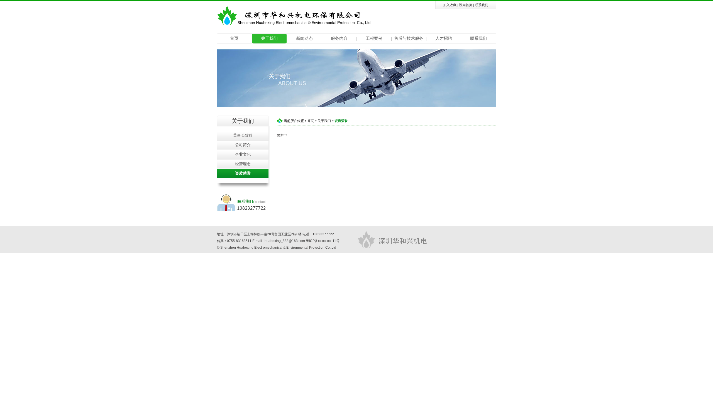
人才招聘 (443, 38)
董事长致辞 (243, 135)
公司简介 (243, 145)
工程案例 (374, 38)
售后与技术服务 (408, 38)
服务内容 (339, 38)
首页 (234, 38)
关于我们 (269, 38)
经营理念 (243, 164)
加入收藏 (449, 5)
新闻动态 (304, 38)
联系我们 (481, 5)
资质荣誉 (243, 173)
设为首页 (465, 5)
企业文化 (243, 154)
